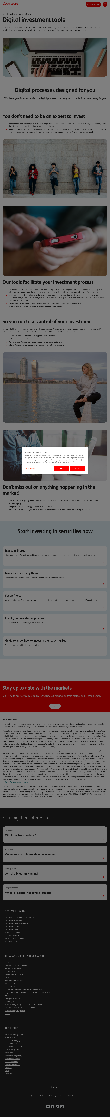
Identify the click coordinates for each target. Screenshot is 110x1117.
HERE (51, 462)
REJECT (61, 468)
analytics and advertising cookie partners (54, 461)
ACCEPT (77, 468)
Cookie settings (30, 468)
